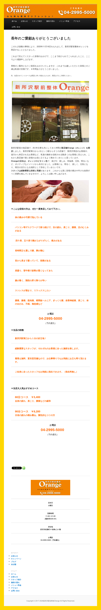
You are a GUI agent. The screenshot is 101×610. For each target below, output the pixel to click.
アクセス (76, 21)
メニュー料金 (64, 21)
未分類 (13, 564)
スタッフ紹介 (37, 21)
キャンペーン (16, 558)
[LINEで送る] (23, 467)
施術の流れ (50, 21)
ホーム (14, 21)
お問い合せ (16, 27)
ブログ (13, 561)
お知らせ (24, 21)
